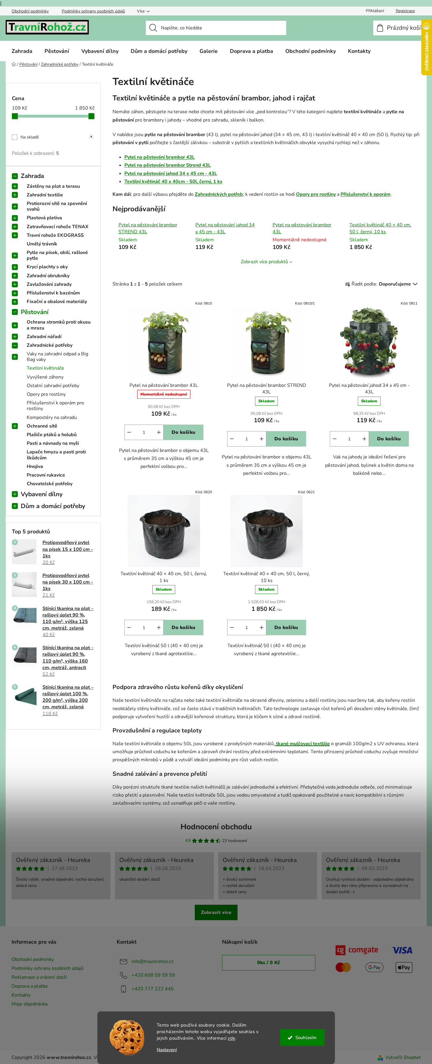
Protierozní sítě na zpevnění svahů (57, 206)
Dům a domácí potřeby (53, 506)
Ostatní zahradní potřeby (53, 385)
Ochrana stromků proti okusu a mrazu (59, 325)
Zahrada (32, 176)
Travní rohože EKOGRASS (55, 235)
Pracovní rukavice (46, 475)
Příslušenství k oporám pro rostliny (55, 406)
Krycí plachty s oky (47, 267)
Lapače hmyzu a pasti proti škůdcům (56, 455)
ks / (268, 962)
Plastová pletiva (44, 218)
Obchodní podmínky (30, 11)
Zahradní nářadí (44, 336)
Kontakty (21, 995)
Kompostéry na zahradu (52, 417)
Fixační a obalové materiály (57, 301)
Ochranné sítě (42, 426)
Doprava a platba (30, 986)
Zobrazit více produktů (264, 261)
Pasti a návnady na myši (53, 443)
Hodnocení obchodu (216, 827)
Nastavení (167, 1050)
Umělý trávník (42, 244)
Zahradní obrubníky (48, 275)
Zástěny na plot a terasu (53, 186)
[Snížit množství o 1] (129, 432)
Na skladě (56, 137)
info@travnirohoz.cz (152, 961)
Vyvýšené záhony (45, 377)
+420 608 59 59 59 (153, 975)
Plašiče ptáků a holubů (52, 434)
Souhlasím (306, 1038)
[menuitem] (22, 51)
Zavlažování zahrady (49, 284)
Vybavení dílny (42, 494)
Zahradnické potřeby (49, 345)
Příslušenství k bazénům (53, 293)
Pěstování (34, 312)
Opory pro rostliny (46, 394)
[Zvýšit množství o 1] (158, 432)
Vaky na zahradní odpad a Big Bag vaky (57, 357)
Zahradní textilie (45, 195)
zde (231, 1038)
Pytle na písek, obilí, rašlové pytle (57, 255)
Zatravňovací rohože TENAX (57, 226)
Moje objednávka (30, 1004)
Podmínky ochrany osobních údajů (93, 11)
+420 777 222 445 (153, 989)
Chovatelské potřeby (49, 483)
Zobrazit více (216, 912)
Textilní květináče (45, 368)
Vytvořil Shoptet (403, 1057)
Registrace (405, 11)
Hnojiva (35, 466)
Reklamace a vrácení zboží (39, 977)
